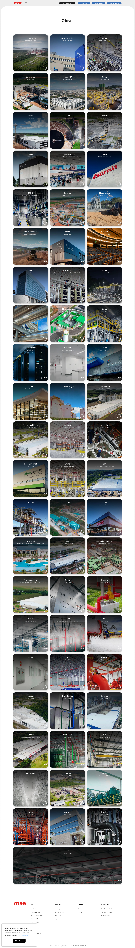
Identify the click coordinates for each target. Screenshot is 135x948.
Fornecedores (105, 915)
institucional (34, 909)
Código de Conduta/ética (37, 929)
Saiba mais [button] (24, 935)
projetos (56, 919)
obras (80, 909)
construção (57, 909)
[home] (18, 3)
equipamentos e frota (37, 915)
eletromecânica (59, 912)
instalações (57, 915)
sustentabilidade (36, 919)
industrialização (35, 912)
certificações (35, 922)
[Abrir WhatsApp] (130, 943)
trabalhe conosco (106, 912)
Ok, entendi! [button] (19, 941)
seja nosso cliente (106, 909)
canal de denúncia (36, 933)
